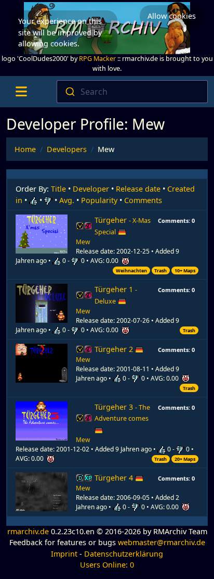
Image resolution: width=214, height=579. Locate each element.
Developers (67, 149)
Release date (138, 189)
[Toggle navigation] (21, 91)
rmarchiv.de (28, 531)
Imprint (64, 554)
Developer (91, 189)
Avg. (66, 200)
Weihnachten (131, 270)
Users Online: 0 (107, 565)
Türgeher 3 (122, 412)
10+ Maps (185, 270)
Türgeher (123, 225)
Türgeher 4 (115, 478)
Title (58, 189)
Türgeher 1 (116, 295)
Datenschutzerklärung (123, 554)
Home (25, 149)
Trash (160, 270)
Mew (83, 241)
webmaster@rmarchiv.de (161, 542)
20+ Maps (185, 459)
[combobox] (132, 91)
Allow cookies (172, 16)
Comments (143, 200)
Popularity (99, 200)
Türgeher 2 (115, 349)
